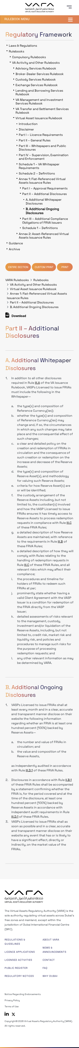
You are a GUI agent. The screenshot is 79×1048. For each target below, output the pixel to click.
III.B (60, 541)
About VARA (51, 939)
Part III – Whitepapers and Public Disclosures (42, 147)
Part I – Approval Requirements (44, 188)
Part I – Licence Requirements (41, 135)
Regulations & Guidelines (15, 941)
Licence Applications (20, 951)
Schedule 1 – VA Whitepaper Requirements (39, 166)
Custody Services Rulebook (36, 79)
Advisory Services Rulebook (36, 68)
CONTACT (49, 960)
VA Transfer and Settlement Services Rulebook (42, 110)
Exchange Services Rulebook (37, 85)
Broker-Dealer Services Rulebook (40, 74)
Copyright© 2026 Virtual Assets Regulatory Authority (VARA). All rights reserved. (39, 1023)
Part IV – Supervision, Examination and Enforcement (43, 157)
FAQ (45, 968)
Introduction (28, 124)
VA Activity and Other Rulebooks (33, 285)
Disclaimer (26, 129)
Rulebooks (41, 280)
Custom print (44, 267)
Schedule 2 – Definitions (37, 173)
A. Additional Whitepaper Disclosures (44, 201)
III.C (69, 523)
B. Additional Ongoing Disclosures (34, 307)
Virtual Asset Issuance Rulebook (33, 289)
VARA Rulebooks (17, 280)
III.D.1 (29, 770)
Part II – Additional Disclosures (32, 302)
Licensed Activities (18, 960)
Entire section (18, 267)
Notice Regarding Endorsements (23, 994)
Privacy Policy (12, 1000)
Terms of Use (12, 1006)
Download (18, 316)
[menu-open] (70, 7)
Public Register (16, 968)
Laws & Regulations (23, 45)
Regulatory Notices (19, 976)
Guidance (16, 243)
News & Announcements (54, 949)
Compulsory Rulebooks (29, 57)
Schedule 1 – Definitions (40, 228)
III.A (37, 383)
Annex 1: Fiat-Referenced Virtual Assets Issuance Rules (42, 180)
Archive (14, 249)
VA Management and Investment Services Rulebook (39, 101)
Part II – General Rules (34, 140)
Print (64, 267)
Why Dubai (50, 976)
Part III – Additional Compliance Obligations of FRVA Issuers (45, 220)
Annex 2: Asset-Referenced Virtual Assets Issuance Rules (44, 235)
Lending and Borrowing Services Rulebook (39, 92)
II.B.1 (68, 780)
